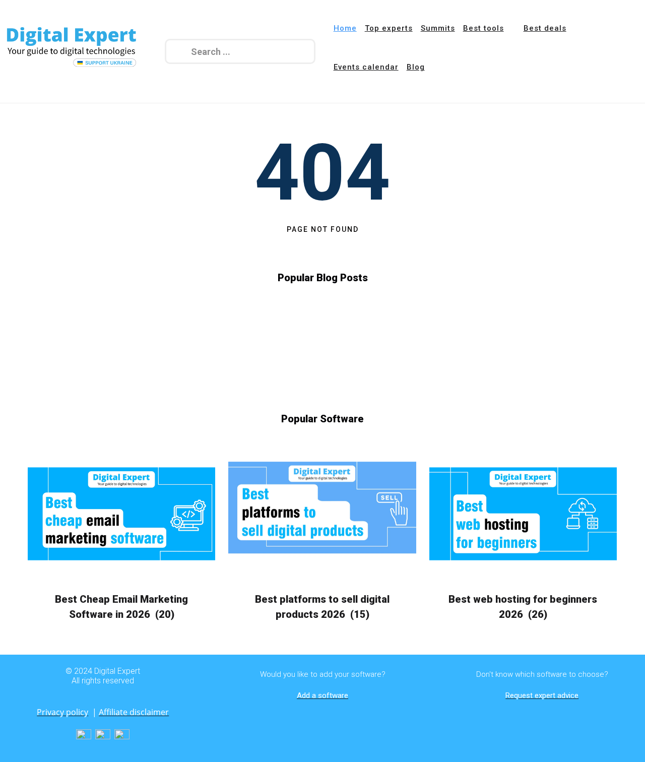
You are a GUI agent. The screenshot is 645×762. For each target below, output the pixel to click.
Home (345, 28)
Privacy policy (62, 712)
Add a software (322, 695)
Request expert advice (541, 695)
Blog (416, 67)
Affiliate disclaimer (134, 712)
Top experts (389, 28)
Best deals (545, 28)
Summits (438, 28)
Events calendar (366, 67)
